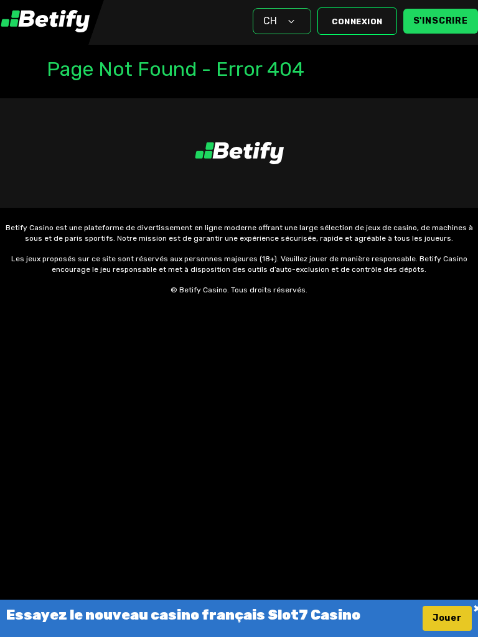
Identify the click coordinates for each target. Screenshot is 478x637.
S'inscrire (440, 21)
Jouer (447, 618)
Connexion (357, 21)
